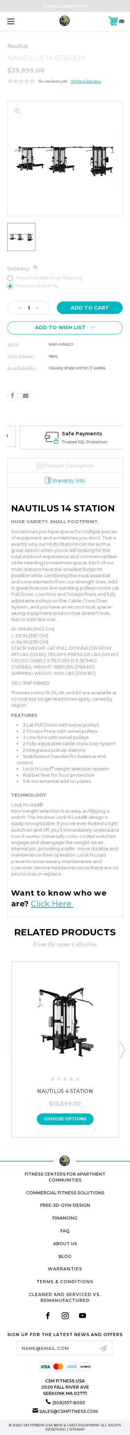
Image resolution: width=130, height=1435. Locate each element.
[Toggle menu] (19, 21)
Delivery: (22, 269)
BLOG (65, 1256)
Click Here (52, 903)
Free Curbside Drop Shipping (49, 278)
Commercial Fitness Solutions (65, 1192)
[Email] (25, 395)
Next (122, 1049)
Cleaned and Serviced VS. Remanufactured (65, 1297)
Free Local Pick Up (37, 286)
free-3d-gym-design (65, 1205)
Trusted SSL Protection (73, 441)
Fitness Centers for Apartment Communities (65, 1177)
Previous (8, 1049)
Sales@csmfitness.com (68, 1411)
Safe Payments (71, 433)
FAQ (65, 1230)
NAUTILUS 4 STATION (65, 1091)
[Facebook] (12, 395)
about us (65, 1243)
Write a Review (86, 81)
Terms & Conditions (64, 1281)
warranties (65, 1268)
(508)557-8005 (73, 6)
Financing (65, 1218)
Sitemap (77, 1429)
